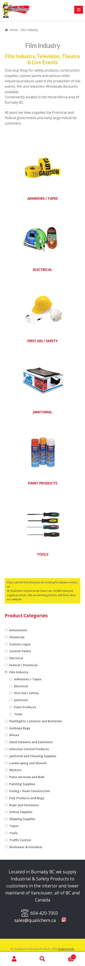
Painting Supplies (22, 784)
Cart (65, 955)
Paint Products (25, 707)
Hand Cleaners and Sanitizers (31, 742)
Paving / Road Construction (29, 791)
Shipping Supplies (22, 819)
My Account (14, 959)
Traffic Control (20, 840)
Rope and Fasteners (24, 805)
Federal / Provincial (23, 665)
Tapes (14, 826)
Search (42, 959)
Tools (18, 714)
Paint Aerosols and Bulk (27, 777)
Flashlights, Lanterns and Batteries (35, 721)
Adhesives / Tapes (27, 679)
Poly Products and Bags (26, 798)
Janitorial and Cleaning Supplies (32, 756)
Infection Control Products (29, 749)
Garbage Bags (19, 728)
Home (13, 30)
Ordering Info (66, 949)
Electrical (16, 658)
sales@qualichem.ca (35, 920)
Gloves (14, 735)
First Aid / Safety (26, 693)
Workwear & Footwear (25, 847)
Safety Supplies (20, 812)
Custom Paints (20, 651)
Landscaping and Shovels (28, 763)
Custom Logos (20, 644)
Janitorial (21, 700)
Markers (15, 770)
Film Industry (18, 672)
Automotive (18, 630)
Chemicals (17, 637)
